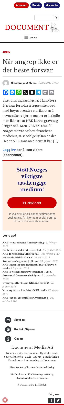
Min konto (52, 5)
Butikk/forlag (51, 356)
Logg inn (9, 149)
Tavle (28, 356)
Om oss (18, 338)
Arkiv (6, 52)
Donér (36, 5)
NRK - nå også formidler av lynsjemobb (25, 297)
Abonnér (21, 5)
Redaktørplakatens (26, 378)
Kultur (37, 356)
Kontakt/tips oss (24, 329)
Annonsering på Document (40, 360)
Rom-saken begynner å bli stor (20, 261)
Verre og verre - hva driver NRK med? (24, 290)
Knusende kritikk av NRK (17, 257)
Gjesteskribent (48, 353)
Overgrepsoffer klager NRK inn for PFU (25, 283)
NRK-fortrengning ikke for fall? (20, 253)
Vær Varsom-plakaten (39, 374)
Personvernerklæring (43, 367)
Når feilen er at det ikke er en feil (21, 250)
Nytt (19, 353)
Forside (10, 353)
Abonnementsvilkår (20, 367)
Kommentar (31, 353)
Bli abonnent (32, 202)
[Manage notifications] (5, 400)
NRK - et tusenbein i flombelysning (23, 242)
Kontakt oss (15, 360)
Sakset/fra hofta (13, 356)
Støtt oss (19, 320)
